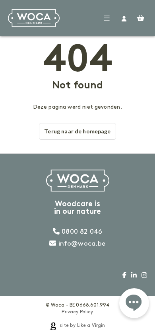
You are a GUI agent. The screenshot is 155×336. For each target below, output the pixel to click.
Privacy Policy (77, 312)
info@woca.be (80, 243)
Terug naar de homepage (77, 131)
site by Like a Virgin (81, 325)
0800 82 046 (81, 232)
